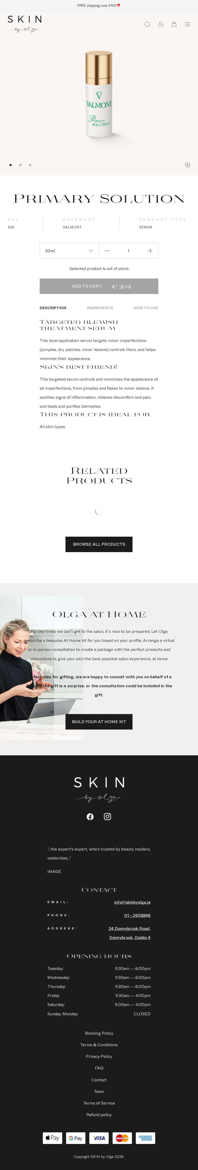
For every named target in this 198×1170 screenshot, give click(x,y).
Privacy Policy (99, 1056)
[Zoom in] (187, 165)
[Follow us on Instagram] (107, 816)
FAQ (99, 1068)
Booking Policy (99, 1033)
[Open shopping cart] (174, 24)
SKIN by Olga (24, 24)
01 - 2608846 (137, 915)
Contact (99, 1080)
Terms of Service (99, 1103)
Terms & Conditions (99, 1045)
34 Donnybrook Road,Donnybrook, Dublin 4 (130, 933)
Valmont (72, 227)
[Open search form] (147, 24)
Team (99, 1091)
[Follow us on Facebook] (90, 816)
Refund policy (99, 1115)
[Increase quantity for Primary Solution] (150, 250)
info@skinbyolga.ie (132, 902)
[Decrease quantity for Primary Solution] (106, 250)
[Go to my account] (160, 24)
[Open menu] (187, 24)
